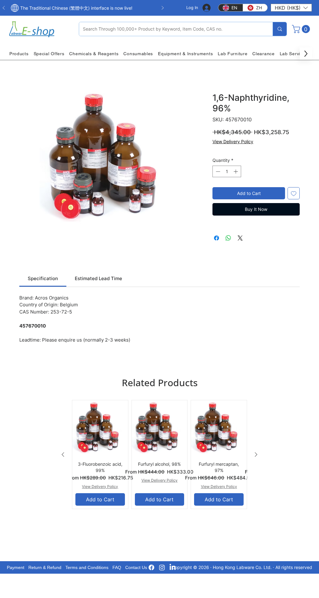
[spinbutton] (226, 171)
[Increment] (236, 171)
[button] (291, 8)
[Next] (162, 8)
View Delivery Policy (232, 141)
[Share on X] (240, 238)
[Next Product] (256, 454)
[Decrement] (217, 171)
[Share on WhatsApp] (228, 238)
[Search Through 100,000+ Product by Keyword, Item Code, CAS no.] (280, 29)
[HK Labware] (162, 567)
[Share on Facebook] (216, 238)
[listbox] (291, 8)
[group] (159, 454)
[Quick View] (100, 428)
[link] (43, 278)
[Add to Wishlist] (294, 193)
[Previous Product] (63, 454)
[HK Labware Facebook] (151, 567)
